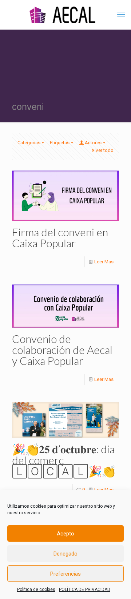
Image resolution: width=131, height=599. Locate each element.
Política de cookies (36, 589)
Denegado (65, 553)
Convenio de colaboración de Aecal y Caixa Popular (62, 349)
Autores (93, 142)
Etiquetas (60, 142)
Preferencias (65, 574)
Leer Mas (104, 261)
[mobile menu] (121, 14)
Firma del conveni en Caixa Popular (60, 237)
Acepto (65, 533)
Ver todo (104, 150)
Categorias (28, 142)
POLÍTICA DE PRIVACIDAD (84, 589)
